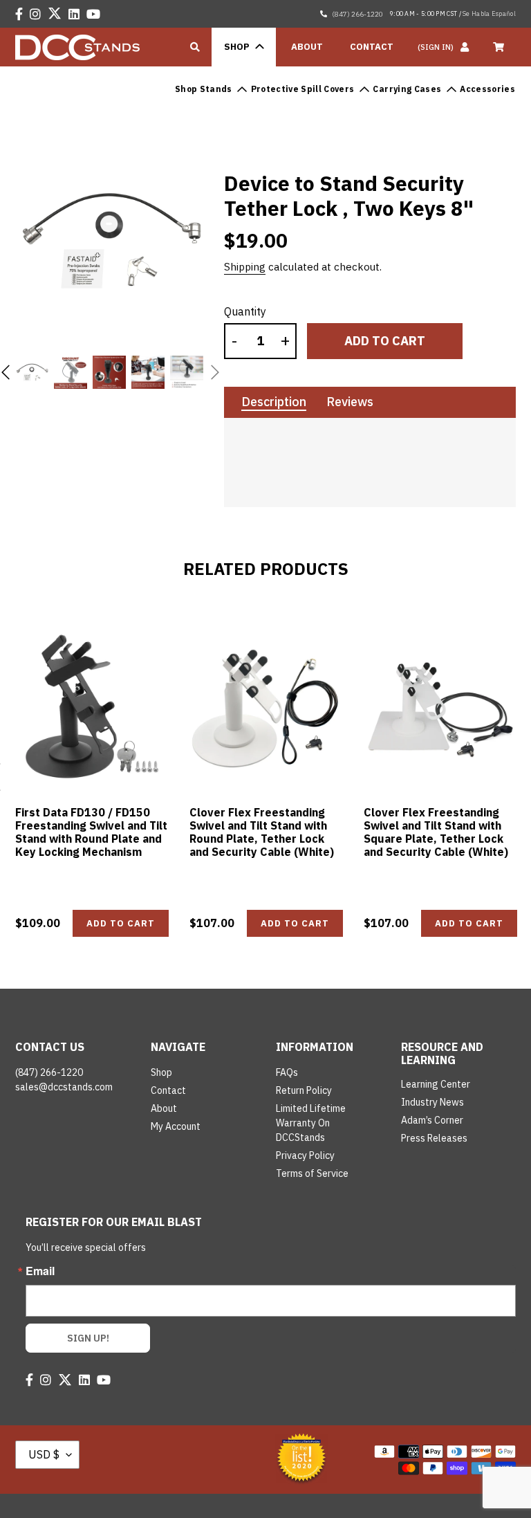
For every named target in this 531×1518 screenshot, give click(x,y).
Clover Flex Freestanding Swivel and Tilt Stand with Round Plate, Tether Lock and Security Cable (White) (261, 832)
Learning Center (435, 1084)
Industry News (432, 1102)
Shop (161, 1072)
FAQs (287, 1072)
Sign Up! (88, 1338)
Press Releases (434, 1138)
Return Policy (304, 1090)
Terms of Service (312, 1173)
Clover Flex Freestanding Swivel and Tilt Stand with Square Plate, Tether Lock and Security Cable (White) (436, 832)
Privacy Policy (305, 1155)
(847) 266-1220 (356, 14)
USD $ (43, 1454)
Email (40, 1271)
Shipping (245, 266)
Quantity (245, 311)
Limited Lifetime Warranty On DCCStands (311, 1123)
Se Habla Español (489, 13)
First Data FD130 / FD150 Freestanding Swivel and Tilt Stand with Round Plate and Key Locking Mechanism (91, 832)
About (164, 1108)
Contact (168, 1090)
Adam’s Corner (432, 1120)
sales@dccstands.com (64, 1087)
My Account (176, 1126)
